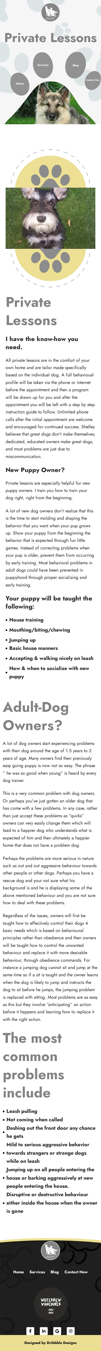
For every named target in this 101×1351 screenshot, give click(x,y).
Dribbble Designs (62, 1342)
